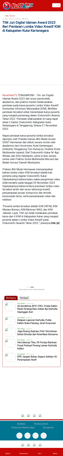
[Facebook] (19, 435)
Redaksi (21, 424)
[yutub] (27, 435)
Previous (3, 260)
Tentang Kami (40, 424)
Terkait (24, 298)
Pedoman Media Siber (23, 427)
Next (59, 260)
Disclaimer (48, 427)
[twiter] (35, 435)
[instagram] (43, 435)
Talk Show (9, 16)
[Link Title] (1, 5)
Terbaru (11, 298)
